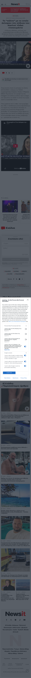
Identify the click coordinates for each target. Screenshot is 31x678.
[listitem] (15, 326)
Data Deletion (7, 378)
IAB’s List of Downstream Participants (17, 321)
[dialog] (15, 339)
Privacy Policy (24, 378)
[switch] (25, 329)
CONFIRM (9, 372)
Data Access (15, 378)
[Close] (28, 300)
